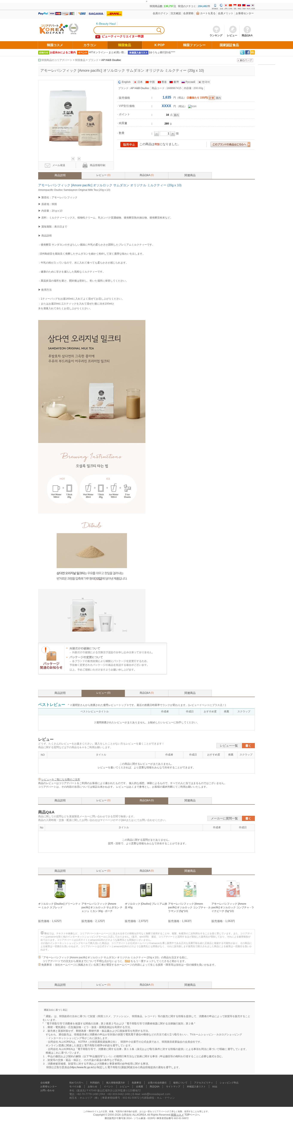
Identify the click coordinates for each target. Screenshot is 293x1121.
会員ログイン (160, 13)
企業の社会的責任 (157, 1082)
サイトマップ (173, 1086)
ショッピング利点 (229, 1082)
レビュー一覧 (229, 745)
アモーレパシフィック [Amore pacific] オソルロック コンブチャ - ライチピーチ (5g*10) (232, 907)
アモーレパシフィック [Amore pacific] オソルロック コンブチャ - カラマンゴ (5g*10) (189, 907)
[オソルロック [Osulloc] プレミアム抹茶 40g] (146, 898)
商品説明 (60, 175)
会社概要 (45, 1082)
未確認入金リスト (196, 1086)
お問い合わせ (47, 1090)
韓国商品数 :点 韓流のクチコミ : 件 (180, 6)
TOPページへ (192, 1114)
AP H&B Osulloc (111, 60)
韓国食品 (80, 60)
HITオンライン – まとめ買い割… (108, 52)
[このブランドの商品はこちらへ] (230, 145)
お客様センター (245, 13)
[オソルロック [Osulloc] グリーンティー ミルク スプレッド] (60, 898)
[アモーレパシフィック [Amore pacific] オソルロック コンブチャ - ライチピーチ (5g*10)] (233, 898)
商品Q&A (147, 175)
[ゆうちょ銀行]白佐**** (162, 52)
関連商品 (190, 175)
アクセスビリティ (203, 1082)
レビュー (103, 175)
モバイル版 (75, 1086)
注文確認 (176, 13)
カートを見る (208, 13)
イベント (108, 1086)
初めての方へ (76, 1082)
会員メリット (225, 13)
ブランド (93, 60)
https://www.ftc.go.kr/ (82, 1067)
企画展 (139, 1086)
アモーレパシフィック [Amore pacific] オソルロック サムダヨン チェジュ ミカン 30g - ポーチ (102, 907)
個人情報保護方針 (115, 1082)
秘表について (180, 1082)
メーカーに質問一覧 (224, 818)
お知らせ (92, 1086)
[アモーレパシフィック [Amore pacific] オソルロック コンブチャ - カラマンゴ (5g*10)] (190, 898)
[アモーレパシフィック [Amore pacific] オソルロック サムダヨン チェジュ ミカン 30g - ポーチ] (103, 898)
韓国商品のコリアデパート (56, 60)
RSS (214, 1086)
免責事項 (136, 1082)
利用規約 (95, 1082)
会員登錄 (188, 13)
